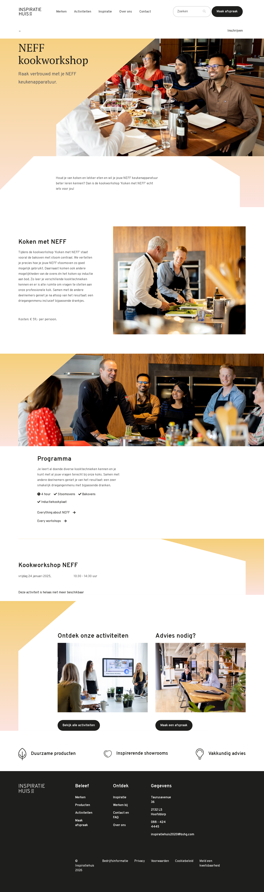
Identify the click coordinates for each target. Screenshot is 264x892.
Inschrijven (235, 31)
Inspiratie (105, 12)
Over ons (125, 12)
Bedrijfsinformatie (115, 861)
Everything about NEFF (53, 513)
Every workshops (49, 521)
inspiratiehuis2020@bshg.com (172, 834)
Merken (61, 12)
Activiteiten (82, 12)
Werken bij (120, 805)
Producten (82, 805)
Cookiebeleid (184, 861)
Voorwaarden (160, 861)
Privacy (139, 861)
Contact (145, 12)
